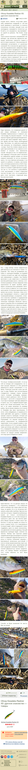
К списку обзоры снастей (14, 742)
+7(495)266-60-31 (22, 757)
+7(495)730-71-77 (22, 754)
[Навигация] (2, 6)
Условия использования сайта (8, 753)
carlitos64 (5, 18)
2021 (10, 10)
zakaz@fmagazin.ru (23, 751)
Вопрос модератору (9, 695)
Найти (25, 6)
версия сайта (24, 765)
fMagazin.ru (2, 10)
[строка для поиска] (21, 6)
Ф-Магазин (9, 751)
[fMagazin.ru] (3, 2)
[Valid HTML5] (20, 761)
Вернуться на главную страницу (15, 744)
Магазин (8, 6)
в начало (24, 696)
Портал (16, 6)
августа (15, 10)
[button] (2, 757)
